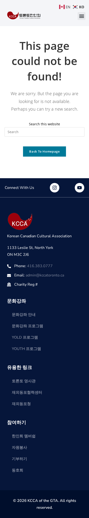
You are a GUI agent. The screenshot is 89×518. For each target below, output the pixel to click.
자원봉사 (19, 447)
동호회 (17, 470)
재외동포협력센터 (27, 392)
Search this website (44, 124)
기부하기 (19, 459)
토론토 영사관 (24, 381)
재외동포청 (21, 403)
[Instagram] (54, 187)
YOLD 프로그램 (25, 337)
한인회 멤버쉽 (24, 436)
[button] (81, 16)
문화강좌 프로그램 (27, 326)
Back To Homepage (44, 151)
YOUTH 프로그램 (26, 348)
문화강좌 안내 (24, 314)
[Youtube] (79, 187)
